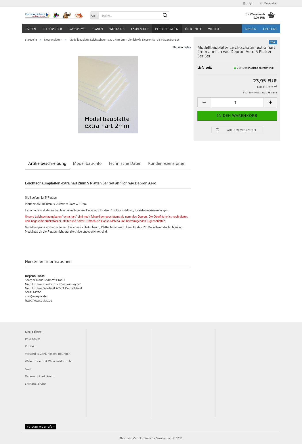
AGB (28, 369)
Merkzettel (269, 3)
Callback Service (35, 384)
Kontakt (30, 346)
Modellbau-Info (87, 163)
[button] (204, 102)
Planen (97, 29)
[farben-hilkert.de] (54, 15)
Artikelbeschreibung (47, 163)
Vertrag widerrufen (40, 427)
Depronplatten (166, 29)
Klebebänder (52, 29)
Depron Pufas (182, 47)
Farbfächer (140, 29)
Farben (30, 29)
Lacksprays (77, 29)
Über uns (270, 29)
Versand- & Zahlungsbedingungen (47, 354)
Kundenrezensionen (166, 163)
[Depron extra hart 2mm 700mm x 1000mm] (108, 94)
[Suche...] (165, 16)
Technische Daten (124, 163)
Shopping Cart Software (135, 438)
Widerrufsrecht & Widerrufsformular (49, 361)
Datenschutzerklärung (39, 376)
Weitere (214, 29)
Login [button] (249, 3)
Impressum (32, 339)
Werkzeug (116, 29)
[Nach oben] (289, 437)
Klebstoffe (193, 29)
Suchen (250, 29)
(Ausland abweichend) (260, 67)
